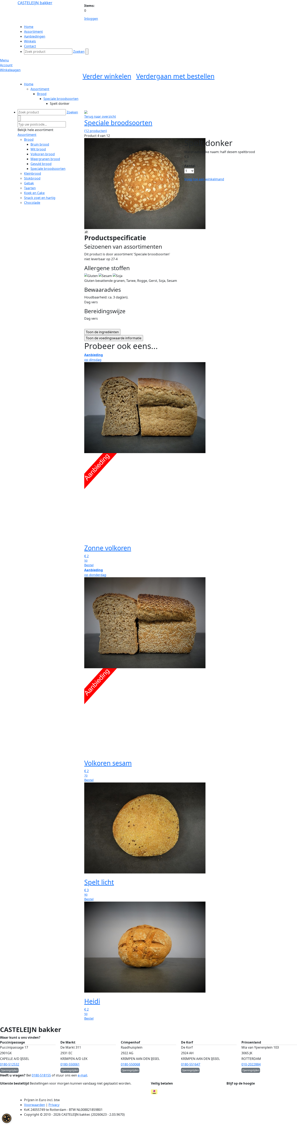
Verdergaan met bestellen (175, 76)
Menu (4, 60)
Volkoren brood (43, 154)
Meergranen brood (45, 159)
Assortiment (40, 89)
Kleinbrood (32, 173)
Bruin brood (40, 144)
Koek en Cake (34, 193)
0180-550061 (70, 1064)
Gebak (29, 183)
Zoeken (78, 51)
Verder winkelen (107, 76)
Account (6, 65)
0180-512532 (9, 1064)
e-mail (82, 1075)
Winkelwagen (10, 70)
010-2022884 (251, 1064)
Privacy (53, 1105)
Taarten (30, 188)
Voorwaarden (34, 1105)
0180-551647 (190, 1064)
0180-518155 (41, 1075)
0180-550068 (130, 1064)
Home (28, 84)
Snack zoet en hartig (39, 198)
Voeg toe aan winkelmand (204, 179)
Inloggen (91, 18)
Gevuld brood (41, 164)
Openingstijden (9, 1070)
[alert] (6, 1118)
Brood (41, 94)
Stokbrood (32, 178)
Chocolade (32, 202)
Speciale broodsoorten (60, 98)
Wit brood (38, 149)
